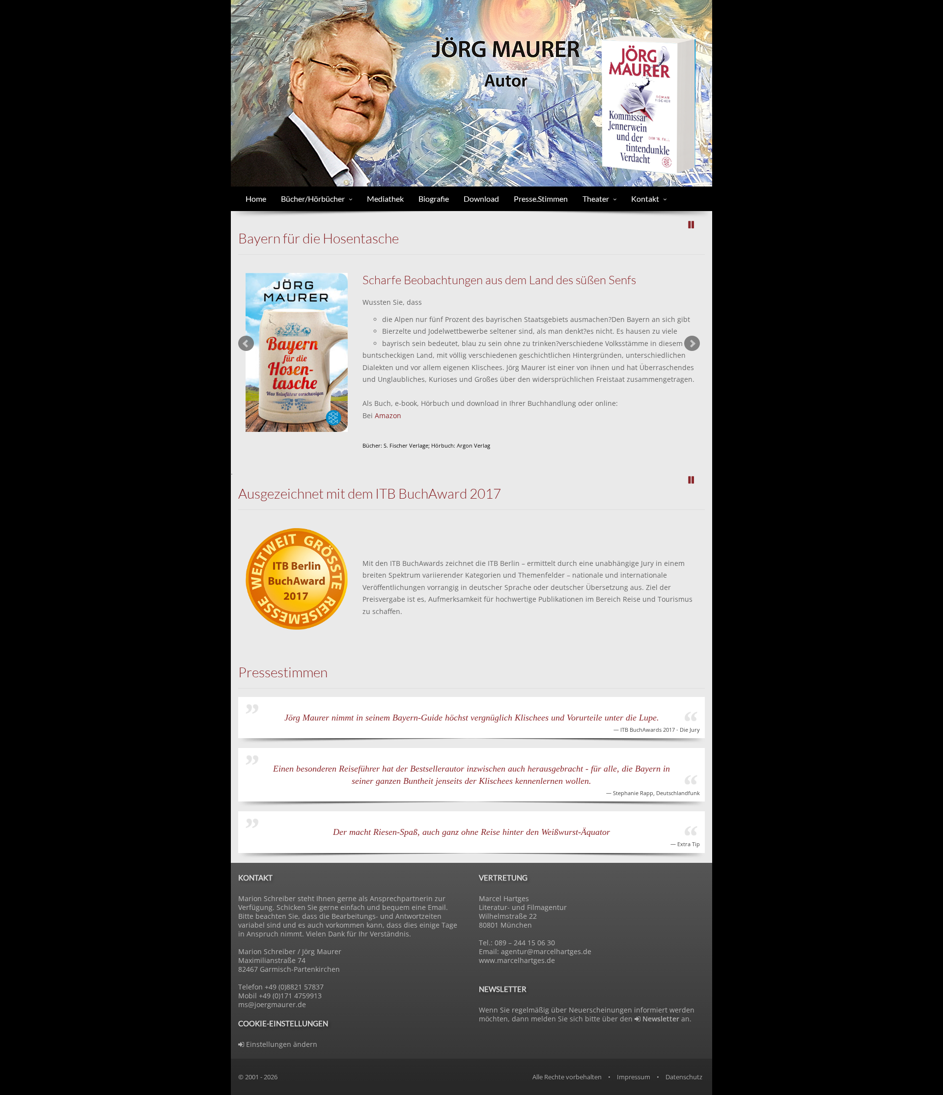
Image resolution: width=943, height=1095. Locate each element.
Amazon (388, 415)
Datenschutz (684, 1076)
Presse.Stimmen (541, 198)
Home (256, 198)
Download (481, 198)
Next (692, 343)
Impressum (633, 1076)
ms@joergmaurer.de (272, 1004)
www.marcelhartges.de (517, 960)
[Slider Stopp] (691, 225)
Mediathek (385, 198)
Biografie (433, 198)
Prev (246, 343)
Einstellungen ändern (280, 1044)
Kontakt (645, 198)
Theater (595, 198)
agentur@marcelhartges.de (546, 951)
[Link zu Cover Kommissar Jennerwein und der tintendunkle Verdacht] (648, 103)
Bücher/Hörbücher (313, 198)
